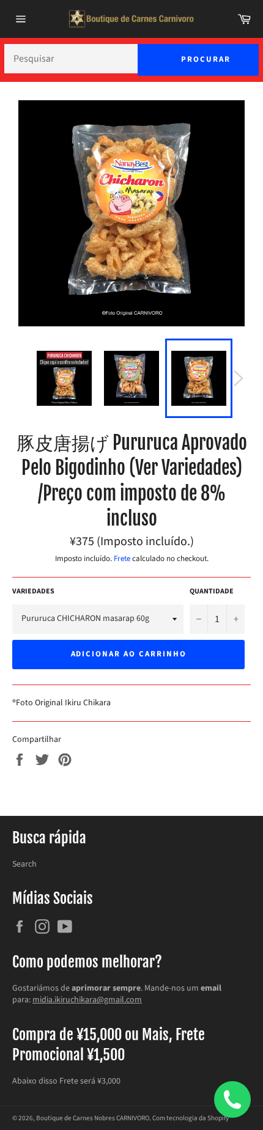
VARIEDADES (33, 591)
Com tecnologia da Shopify (190, 1118)
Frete (122, 558)
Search (24, 864)
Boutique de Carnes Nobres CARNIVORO (92, 1118)
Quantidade (212, 591)
